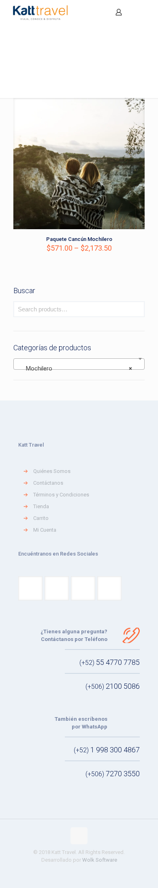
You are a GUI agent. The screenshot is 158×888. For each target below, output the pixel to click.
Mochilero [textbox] (76, 368)
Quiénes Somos (51, 471)
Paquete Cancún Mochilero (79, 239)
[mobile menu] (147, 12)
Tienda (41, 506)
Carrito (41, 518)
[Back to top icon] (79, 835)
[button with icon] (30, 588)
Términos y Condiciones (61, 495)
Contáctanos (48, 483)
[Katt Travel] (40, 12)
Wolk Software (99, 860)
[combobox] (79, 364)
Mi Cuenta (44, 530)
